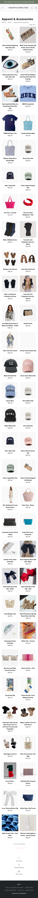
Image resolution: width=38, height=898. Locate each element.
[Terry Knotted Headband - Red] (28, 202)
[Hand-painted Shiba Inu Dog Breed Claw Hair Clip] (10, 93)
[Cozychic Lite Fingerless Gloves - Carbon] (28, 283)
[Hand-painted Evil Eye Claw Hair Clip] (10, 64)
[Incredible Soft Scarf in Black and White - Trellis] (10, 313)
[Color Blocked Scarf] (28, 258)
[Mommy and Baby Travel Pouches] (10, 657)
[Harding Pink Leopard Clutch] (28, 770)
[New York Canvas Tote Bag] (28, 743)
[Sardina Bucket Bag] (28, 123)
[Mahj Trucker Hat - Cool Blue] (10, 823)
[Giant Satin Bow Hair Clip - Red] (28, 576)
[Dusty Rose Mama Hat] (28, 365)
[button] (19, 8)
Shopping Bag (19, 867)
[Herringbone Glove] (10, 743)
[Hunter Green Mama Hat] (28, 340)
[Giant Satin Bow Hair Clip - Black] (10, 576)
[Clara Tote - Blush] (28, 494)
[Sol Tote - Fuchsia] (10, 202)
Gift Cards (19, 874)
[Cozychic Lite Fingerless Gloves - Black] (28, 229)
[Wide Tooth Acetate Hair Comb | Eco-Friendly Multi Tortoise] (28, 35)
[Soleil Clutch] (28, 313)
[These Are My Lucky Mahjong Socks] (28, 685)
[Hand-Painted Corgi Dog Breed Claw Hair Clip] (28, 603)
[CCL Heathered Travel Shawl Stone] (10, 494)
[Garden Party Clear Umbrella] (10, 549)
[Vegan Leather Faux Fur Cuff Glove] (28, 712)
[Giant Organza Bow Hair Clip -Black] (28, 549)
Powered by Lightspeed (19, 893)
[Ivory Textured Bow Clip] (10, 798)
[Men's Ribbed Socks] (10, 229)
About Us (21, 890)
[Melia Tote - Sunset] (28, 630)
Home (4, 22)
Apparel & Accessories (21, 22)
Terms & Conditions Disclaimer (14, 887)
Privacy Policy (29, 887)
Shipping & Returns (10, 890)
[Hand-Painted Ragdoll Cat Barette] (28, 467)
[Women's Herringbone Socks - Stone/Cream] (28, 823)
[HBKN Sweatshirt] (28, 93)
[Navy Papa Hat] (10, 175)
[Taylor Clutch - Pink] (28, 657)
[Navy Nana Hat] (10, 440)
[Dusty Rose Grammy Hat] (28, 440)
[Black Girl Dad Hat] (10, 365)
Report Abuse (29, 890)
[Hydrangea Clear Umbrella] (10, 630)
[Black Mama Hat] (10, 415)
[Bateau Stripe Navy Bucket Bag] (10, 148)
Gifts (9, 22)
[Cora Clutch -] (10, 770)
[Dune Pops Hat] (28, 148)
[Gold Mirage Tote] (10, 603)
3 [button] (21, 848)
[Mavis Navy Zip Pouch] (28, 798)
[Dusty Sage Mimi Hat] (10, 467)
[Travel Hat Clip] (10, 685)
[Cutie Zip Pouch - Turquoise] (28, 522)
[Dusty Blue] (10, 390)
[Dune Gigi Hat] (28, 415)
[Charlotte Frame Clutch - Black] (10, 522)
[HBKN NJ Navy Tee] (10, 123)
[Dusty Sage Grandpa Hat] (28, 175)
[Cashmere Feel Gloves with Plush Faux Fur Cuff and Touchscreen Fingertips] (10, 712)
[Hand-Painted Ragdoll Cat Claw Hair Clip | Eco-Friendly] (28, 64)
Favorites (19, 861)
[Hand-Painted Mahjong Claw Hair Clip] (10, 35)
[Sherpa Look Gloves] (10, 258)
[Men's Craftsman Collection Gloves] (10, 283)
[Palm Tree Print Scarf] (10, 340)
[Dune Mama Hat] (28, 390)
